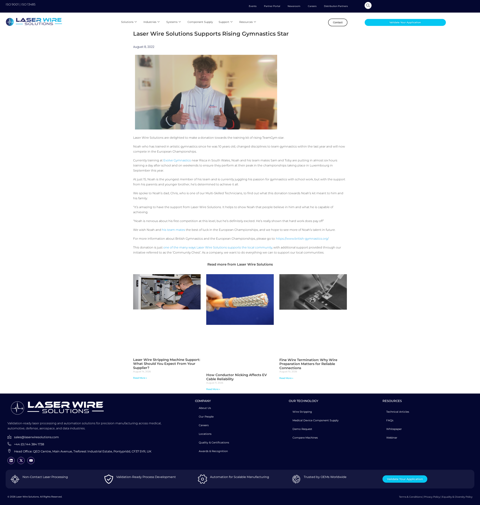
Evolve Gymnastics (177, 160)
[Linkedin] (11, 460)
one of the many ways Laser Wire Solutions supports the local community (217, 247)
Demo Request (302, 429)
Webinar (391, 437)
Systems (172, 22)
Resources (246, 22)
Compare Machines (305, 437)
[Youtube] (30, 460)
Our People (206, 416)
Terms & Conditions (410, 496)
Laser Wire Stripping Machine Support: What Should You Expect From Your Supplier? (166, 364)
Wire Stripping (302, 411)
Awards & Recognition (213, 451)
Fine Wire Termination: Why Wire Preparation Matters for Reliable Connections (308, 364)
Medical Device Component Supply (315, 420)
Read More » (140, 377)
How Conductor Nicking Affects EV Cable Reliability (236, 377)
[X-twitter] (21, 460)
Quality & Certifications (214, 442)
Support (224, 22)
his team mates (173, 230)
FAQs (389, 420)
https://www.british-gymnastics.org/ (302, 238)
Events (252, 6)
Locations (205, 434)
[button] (368, 5)
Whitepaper (394, 429)
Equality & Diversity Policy (457, 496)
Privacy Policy (432, 496)
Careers (312, 6)
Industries (149, 22)
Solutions (127, 22)
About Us (205, 408)
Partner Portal (272, 6)
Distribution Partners (336, 6)
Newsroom (294, 6)
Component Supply (200, 22)
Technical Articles (397, 411)
